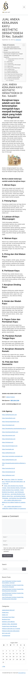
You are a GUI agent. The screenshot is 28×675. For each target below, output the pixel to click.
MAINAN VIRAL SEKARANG (9, 624)
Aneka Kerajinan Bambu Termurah (16, 487)
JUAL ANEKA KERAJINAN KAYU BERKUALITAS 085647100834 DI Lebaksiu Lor (13, 502)
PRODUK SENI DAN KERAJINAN (14, 481)
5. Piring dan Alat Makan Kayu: (13, 67)
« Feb (3, 666)
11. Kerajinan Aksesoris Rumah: (13, 77)
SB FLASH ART (6, 633)
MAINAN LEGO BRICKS (8, 621)
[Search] (24, 569)
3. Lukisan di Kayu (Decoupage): (13, 64)
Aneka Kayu (7, 479)
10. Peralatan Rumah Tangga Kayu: (14, 75)
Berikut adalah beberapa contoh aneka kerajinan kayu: (16, 59)
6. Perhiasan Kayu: (10, 69)
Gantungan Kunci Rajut (8, 617)
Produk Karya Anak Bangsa (9, 626)
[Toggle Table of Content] (23, 45)
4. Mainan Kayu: (9, 66)
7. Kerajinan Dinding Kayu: (12, 71)
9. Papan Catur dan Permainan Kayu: (14, 74)
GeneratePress (22, 672)
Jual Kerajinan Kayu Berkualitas (17, 498)
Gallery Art (14, 479)
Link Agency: (11, 80)
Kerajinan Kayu (6, 619)
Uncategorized (6, 635)
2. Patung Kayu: (9, 63)
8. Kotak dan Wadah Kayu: (12, 72)
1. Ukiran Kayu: (9, 61)
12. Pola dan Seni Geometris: (13, 78)
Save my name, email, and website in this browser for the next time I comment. (14, 549)
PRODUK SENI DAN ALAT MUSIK (11, 628)
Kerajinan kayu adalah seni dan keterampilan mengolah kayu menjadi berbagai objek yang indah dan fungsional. (13, 55)
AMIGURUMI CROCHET (8, 610)
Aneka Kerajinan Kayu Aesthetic (10, 490)
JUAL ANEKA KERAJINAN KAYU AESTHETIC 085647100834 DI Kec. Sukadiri (12, 48)
